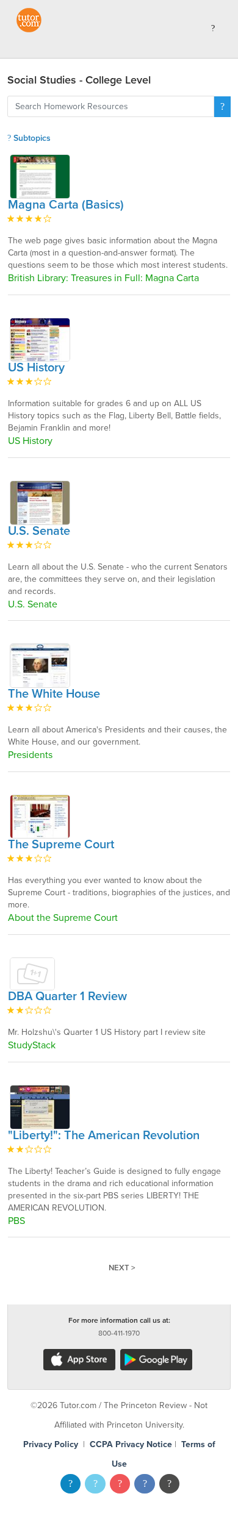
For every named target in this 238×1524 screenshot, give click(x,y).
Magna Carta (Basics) (66, 205)
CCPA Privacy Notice (131, 1444)
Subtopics (31, 138)
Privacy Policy (50, 1444)
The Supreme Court (61, 844)
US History (36, 367)
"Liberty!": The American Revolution (104, 1135)
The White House (54, 694)
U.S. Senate (39, 531)
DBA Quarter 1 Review (67, 996)
